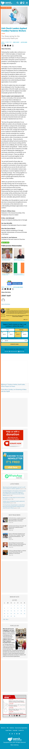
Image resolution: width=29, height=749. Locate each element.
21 (7, 613)
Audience (12, 728)
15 (11, 610)
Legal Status (8, 730)
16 (14, 610)
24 (17, 613)
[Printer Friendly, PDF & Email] (5, 242)
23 (14, 613)
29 (11, 616)
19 (24, 610)
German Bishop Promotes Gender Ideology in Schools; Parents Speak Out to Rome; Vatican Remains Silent (17, 544)
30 (14, 616)
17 (17, 610)
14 (7, 610)
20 (4, 613)
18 (21, 610)
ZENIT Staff (16, 42)
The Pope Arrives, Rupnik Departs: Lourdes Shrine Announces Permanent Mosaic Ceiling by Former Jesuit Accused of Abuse (14, 506)
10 (17, 608)
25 (21, 613)
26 (24, 613)
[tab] (8, 697)
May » (7, 619)
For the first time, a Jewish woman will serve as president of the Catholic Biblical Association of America (17, 519)
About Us (3, 728)
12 (24, 608)
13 (4, 610)
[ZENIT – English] (8, 2)
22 (11, 613)
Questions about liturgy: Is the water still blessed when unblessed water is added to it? (17, 527)
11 (21, 608)
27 (4, 616)
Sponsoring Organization (21, 728)
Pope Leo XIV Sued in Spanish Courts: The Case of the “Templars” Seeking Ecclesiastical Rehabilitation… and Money (17, 535)
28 (7, 616)
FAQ (8, 728)
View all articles (5, 304)
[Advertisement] (14, 372)
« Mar (4, 619)
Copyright (15, 730)
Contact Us (21, 730)
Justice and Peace (6, 7)
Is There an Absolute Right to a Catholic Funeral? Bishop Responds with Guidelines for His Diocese (17, 552)
